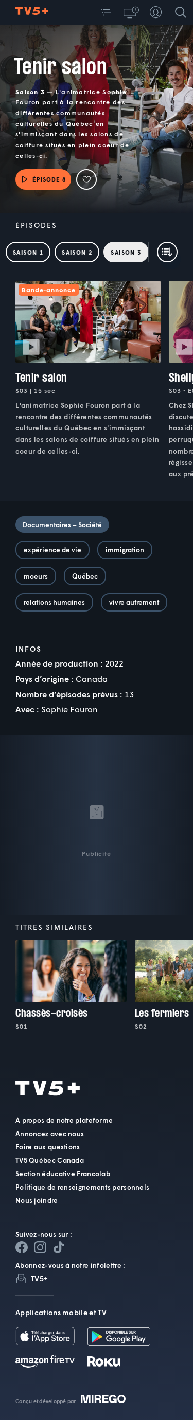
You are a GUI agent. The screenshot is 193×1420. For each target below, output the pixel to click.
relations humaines (54, 602)
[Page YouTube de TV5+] (58, 1247)
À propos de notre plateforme (64, 1120)
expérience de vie (52, 550)
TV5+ (39, 1278)
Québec (85, 576)
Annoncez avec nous (49, 1133)
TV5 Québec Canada (49, 1160)
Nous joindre (36, 1200)
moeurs (36, 576)
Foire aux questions (47, 1147)
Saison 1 (28, 252)
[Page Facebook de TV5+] (21, 1247)
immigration (125, 550)
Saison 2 (77, 252)
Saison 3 (126, 252)
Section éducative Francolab (62, 1174)
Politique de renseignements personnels (82, 1187)
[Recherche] (180, 12)
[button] (106, 12)
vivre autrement (134, 602)
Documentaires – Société (62, 524)
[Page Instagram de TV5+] (40, 1247)
